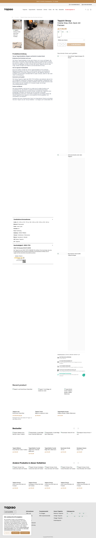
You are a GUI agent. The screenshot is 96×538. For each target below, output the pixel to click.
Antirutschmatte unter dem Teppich (75, 155)
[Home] (12, 17)
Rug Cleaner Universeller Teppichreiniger (74, 254)
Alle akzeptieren (25, 532)
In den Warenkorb (76, 44)
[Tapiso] (8, 9)
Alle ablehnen (15, 532)
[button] (45, 9)
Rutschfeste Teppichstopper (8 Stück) (76, 57)
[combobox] (71, 40)
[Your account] (88, 9)
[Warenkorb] (90, 9)
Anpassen (7, 532)
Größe (58, 37)
